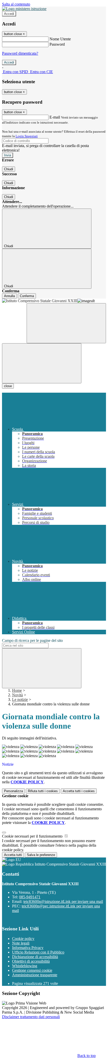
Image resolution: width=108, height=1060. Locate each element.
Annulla (9, 296)
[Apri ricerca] (66, 323)
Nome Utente (60, 39)
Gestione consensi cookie (32, 970)
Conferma (27, 296)
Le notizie (20, 699)
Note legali (20, 943)
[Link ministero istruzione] (24, 9)
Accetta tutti (79, 791)
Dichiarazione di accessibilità (35, 957)
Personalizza (13, 791)
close (8, 386)
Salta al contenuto (16, 4)
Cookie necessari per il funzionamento (33, 836)
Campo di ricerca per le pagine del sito (32, 640)
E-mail (54, 117)
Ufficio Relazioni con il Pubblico (38, 952)
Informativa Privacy (27, 948)
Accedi (9, 14)
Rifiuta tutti (43, 791)
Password (57, 44)
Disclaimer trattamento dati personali (31, 1017)
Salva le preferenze (41, 855)
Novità (17, 695)
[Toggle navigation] (41, 363)
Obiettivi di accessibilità (31, 961)
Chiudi (8, 169)
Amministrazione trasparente (34, 975)
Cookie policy (23, 938)
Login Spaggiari (27, 136)
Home (17, 690)
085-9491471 (29, 897)
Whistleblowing (24, 966)
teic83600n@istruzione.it (63, 901)
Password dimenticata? (20, 53)
